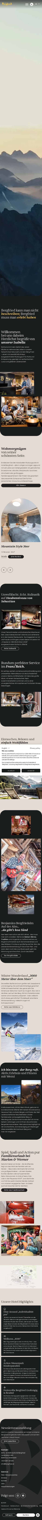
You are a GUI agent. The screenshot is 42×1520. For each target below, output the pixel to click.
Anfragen (9, 1515)
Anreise (4, 1478)
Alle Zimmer (21, 485)
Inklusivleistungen (8, 1486)
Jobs (3, 1483)
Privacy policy (35, 748)
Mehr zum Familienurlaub (14, 1190)
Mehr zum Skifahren (12, 1007)
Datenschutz (14, 1506)
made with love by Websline (10, 1509)
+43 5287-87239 (7, 1461)
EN (39, 4)
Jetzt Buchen (16, 557)
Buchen (26, 1515)
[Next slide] (10, 570)
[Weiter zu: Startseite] (7, 4)
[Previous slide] (4, 570)
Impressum (5, 1506)
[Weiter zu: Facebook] (23, 1495)
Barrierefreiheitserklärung (29, 1506)
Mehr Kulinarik (10, 648)
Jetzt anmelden (10, 1441)
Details (4, 556)
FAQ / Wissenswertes (9, 1475)
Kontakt (4, 1481)
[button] (6, 748)
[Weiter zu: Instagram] (17, 1495)
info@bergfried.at (7, 1464)
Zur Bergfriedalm (11, 956)
